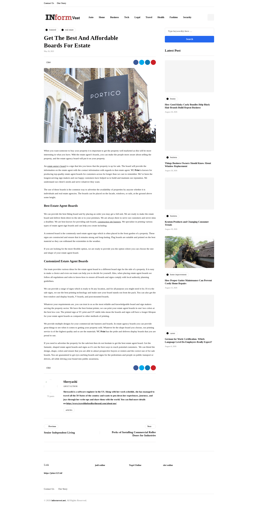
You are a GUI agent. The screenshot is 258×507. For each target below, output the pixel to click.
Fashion (174, 17)
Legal (137, 17)
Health (161, 17)
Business (114, 17)
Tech (126, 17)
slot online (168, 465)
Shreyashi (70, 382)
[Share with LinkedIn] (147, 62)
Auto (90, 17)
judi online (100, 465)
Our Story (61, 3)
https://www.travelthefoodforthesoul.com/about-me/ (91, 403)
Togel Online (135, 465)
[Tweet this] (141, 62)
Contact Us (49, 3)
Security (187, 17)
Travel (149, 17)
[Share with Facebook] (135, 62)
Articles (69, 410)
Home (102, 17)
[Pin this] (153, 62)
